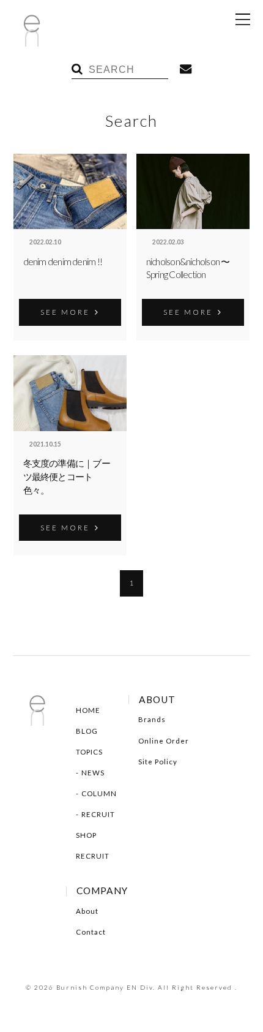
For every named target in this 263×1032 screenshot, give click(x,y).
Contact (91, 932)
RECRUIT (98, 814)
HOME (88, 710)
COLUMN (99, 793)
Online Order (163, 741)
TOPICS (89, 752)
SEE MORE (65, 312)
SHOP (86, 835)
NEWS (93, 773)
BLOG (87, 731)
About (87, 911)
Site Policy (157, 762)
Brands (152, 719)
